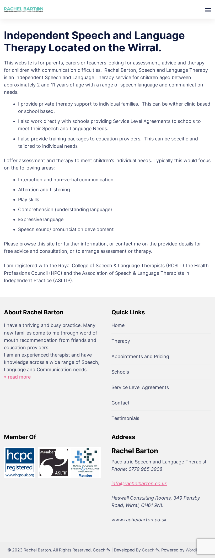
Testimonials (125, 418)
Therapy (120, 341)
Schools (120, 372)
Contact (120, 403)
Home (118, 325)
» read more (17, 377)
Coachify (150, 550)
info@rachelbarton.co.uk (139, 483)
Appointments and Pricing (140, 356)
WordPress (196, 550)
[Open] (208, 10)
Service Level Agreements (140, 387)
